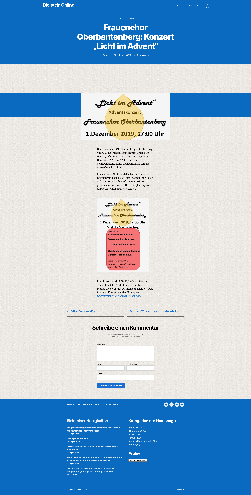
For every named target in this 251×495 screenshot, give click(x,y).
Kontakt (71, 404)
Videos (132, 444)
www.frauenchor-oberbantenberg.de (118, 296)
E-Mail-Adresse (132, 364)
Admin (108, 55)
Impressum (193, 5)
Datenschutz (111, 404)
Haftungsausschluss (89, 404)
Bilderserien (134, 431)
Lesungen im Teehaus (77, 438)
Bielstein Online (58, 5)
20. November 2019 (124, 55)
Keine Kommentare (143, 55)
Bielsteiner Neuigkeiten (87, 420)
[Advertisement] (125, 78)
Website (100, 374)
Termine (131, 19)
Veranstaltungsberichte (140, 441)
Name (99, 364)
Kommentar (101, 345)
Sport (131, 434)
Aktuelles (121, 19)
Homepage (180, 5)
